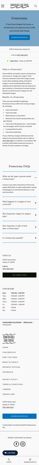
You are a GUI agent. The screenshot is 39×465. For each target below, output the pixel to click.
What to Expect (10, 362)
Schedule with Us (19, 37)
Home (5, 347)
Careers (6, 389)
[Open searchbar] (35, 6)
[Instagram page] (22, 444)
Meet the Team (9, 357)
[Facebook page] (16, 444)
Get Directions (20, 275)
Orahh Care (8, 394)
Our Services (9, 352)
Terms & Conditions (12, 384)
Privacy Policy (10, 379)
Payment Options (11, 367)
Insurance (7, 372)
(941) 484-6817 (22, 55)
